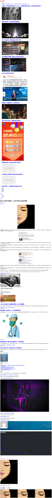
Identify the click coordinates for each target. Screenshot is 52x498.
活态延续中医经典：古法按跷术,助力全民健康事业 (7, 402)
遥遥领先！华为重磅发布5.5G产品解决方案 (10, 102)
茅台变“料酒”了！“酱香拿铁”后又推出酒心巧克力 (12, 221)
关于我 (3, 478)
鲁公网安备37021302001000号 (22, 488)
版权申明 (3, 479)
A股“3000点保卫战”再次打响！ (8, 73)
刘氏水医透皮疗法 (3, 401)
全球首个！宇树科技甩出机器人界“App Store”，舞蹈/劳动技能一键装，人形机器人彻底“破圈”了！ (22, 5)
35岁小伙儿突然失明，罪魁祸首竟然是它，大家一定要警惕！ (12, 339)
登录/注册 (9, 463)
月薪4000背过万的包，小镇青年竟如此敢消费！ (11, 120)
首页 (2, 230)
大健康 (3, 224)
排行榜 (3, 473)
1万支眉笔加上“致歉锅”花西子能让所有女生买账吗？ (12, 196)
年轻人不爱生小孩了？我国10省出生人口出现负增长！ (11, 383)
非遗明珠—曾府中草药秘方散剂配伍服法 (6, 403)
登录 (7, 388)
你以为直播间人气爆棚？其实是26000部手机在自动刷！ (13, 56)
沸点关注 (3, 483)
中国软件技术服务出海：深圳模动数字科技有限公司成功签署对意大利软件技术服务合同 (13, 400)
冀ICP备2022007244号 (15, 488)
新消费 (3, 223)
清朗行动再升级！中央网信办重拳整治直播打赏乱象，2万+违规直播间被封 (7, 448)
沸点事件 (3, 484)
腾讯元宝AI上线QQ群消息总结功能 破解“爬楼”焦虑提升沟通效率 (6, 413)
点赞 (7, 308)
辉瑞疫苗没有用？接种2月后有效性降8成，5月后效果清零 (12, 376)
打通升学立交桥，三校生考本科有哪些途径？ (11, 21)
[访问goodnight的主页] (4, 396)
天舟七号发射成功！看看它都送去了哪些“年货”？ (12, 39)
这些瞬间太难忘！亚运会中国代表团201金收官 (11, 162)
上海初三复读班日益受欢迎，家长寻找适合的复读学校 (8, 404)
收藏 (5, 308)
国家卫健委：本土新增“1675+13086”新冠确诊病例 (10, 345)
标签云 (3, 474)
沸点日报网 (10, 488)
